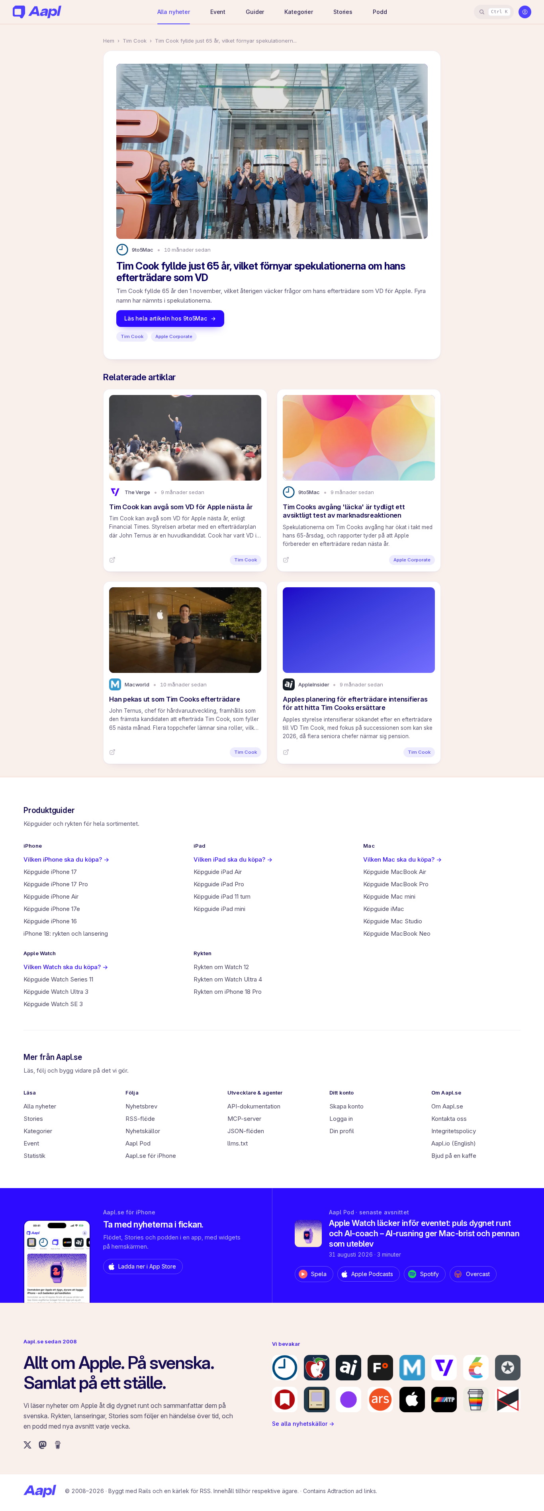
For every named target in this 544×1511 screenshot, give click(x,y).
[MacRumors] (316, 1367)
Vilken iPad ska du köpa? (233, 859)
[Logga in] (525, 12)
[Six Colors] (476, 1367)
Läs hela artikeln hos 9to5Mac (165, 318)
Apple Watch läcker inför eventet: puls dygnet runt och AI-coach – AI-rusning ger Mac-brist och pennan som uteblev (424, 1233)
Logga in (341, 1118)
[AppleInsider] (348, 1367)
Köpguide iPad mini (219, 909)
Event (217, 11)
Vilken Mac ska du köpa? (402, 859)
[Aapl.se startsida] (39, 1491)
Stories (342, 11)
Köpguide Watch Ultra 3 (55, 991)
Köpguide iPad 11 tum (222, 896)
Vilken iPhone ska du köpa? (66, 859)
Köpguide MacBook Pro (396, 884)
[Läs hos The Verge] (112, 560)
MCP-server (244, 1118)
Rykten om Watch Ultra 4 (228, 979)
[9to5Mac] (284, 1367)
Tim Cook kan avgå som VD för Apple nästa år (180, 507)
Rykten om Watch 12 (221, 967)
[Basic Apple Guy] (476, 1399)
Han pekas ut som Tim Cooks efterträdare (174, 699)
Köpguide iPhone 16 (50, 921)
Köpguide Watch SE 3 (53, 1004)
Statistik (34, 1155)
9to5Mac (142, 249)
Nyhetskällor (142, 1131)
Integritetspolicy (453, 1131)
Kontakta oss (449, 1118)
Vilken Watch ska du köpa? (65, 967)
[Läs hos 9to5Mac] (286, 560)
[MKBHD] (508, 1399)
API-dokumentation (253, 1106)
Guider (255, 11)
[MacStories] (284, 1399)
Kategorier (298, 11)
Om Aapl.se (447, 1106)
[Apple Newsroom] (412, 1399)
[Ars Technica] (380, 1399)
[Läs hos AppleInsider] (286, 752)
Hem (108, 40)
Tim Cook (135, 40)
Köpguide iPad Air (218, 872)
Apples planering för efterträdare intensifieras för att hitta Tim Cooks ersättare (355, 703)
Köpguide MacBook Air (394, 872)
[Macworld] (412, 1367)
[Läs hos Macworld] (112, 752)
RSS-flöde (140, 1118)
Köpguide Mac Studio (392, 921)
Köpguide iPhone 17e (51, 909)
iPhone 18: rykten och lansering (65, 933)
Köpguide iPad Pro (219, 884)
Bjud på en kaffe (453, 1155)
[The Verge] (444, 1367)
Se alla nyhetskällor (303, 1423)
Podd (380, 11)
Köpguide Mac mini (389, 896)
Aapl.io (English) (453, 1143)
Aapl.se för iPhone (150, 1155)
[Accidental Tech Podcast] (444, 1399)
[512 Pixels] (316, 1399)
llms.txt (237, 1143)
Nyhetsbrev (141, 1106)
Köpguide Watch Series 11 (58, 979)
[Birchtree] (348, 1399)
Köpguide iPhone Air (50, 896)
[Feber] (380, 1367)
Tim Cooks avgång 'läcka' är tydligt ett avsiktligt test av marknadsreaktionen (344, 511)
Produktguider (49, 810)
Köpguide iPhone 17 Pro (55, 884)
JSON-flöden (245, 1131)
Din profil (341, 1131)
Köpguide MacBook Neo (397, 933)
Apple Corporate (173, 336)
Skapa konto (346, 1106)
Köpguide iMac (383, 909)
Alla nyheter (173, 11)
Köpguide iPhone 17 (50, 872)
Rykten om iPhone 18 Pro (228, 991)
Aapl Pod (138, 1143)
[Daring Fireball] (508, 1367)
